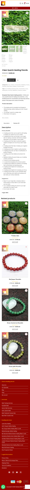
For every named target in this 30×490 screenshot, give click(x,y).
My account (4, 395)
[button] (15, 8)
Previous (5, 64)
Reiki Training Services (7, 403)
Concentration (18, 84)
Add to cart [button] (15, 242)
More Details (5, 117)
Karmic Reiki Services (7, 408)
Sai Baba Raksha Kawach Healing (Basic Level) (13, 438)
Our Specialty (5, 387)
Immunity (10, 90)
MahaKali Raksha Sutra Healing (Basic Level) (12, 445)
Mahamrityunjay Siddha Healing (9, 431)
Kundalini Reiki (5, 405)
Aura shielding (8, 88)
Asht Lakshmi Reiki (6, 410)
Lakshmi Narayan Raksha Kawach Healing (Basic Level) (13, 441)
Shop (3, 392)
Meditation (23, 84)
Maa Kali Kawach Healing (8, 447)
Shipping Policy (5, 463)
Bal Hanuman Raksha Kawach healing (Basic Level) (14, 433)
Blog (3, 390)
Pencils (27, 84)
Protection (4, 86)
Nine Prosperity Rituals (7, 450)
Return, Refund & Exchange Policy (10, 460)
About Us (4, 385)
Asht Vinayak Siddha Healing (9, 426)
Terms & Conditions (6, 465)
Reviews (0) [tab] (16, 123)
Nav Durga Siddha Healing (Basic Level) (11, 428)
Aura (9, 84)
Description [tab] (7, 123)
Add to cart (11, 80)
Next (4, 65)
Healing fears (5, 90)
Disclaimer (4, 468)
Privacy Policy (5, 458)
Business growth (15, 88)
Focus (26, 88)
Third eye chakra (20, 86)
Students (14, 86)
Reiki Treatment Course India (9, 413)
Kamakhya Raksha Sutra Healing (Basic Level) (13, 436)
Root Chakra (9, 86)
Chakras (12, 84)
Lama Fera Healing (6, 423)
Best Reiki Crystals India (7, 415)
